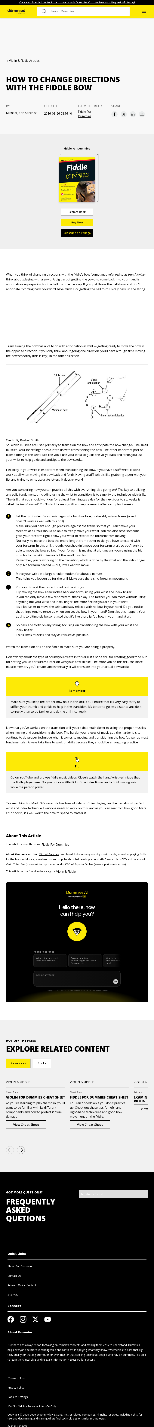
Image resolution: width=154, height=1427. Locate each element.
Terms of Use (16, 1378)
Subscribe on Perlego (77, 233)
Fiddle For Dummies (84, 114)
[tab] (18, 1063)
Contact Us (14, 1275)
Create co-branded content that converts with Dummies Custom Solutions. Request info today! (77, 2)
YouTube (26, 777)
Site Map (13, 1294)
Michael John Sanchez (21, 113)
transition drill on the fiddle (40, 647)
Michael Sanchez (49, 854)
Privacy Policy (16, 1387)
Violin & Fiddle (66, 871)
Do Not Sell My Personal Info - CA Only (32, 1406)
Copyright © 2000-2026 (22, 1414)
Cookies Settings (18, 1397)
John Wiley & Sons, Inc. (54, 1414)
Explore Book (77, 212)
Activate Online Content (22, 1285)
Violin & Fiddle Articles (24, 60)
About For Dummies (20, 1266)
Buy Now (77, 222)
